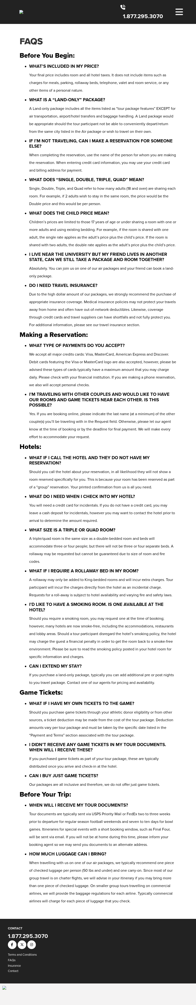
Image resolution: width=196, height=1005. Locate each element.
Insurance (14, 965)
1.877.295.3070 (143, 16)
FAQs (31, 41)
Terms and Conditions (22, 954)
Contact (13, 971)
